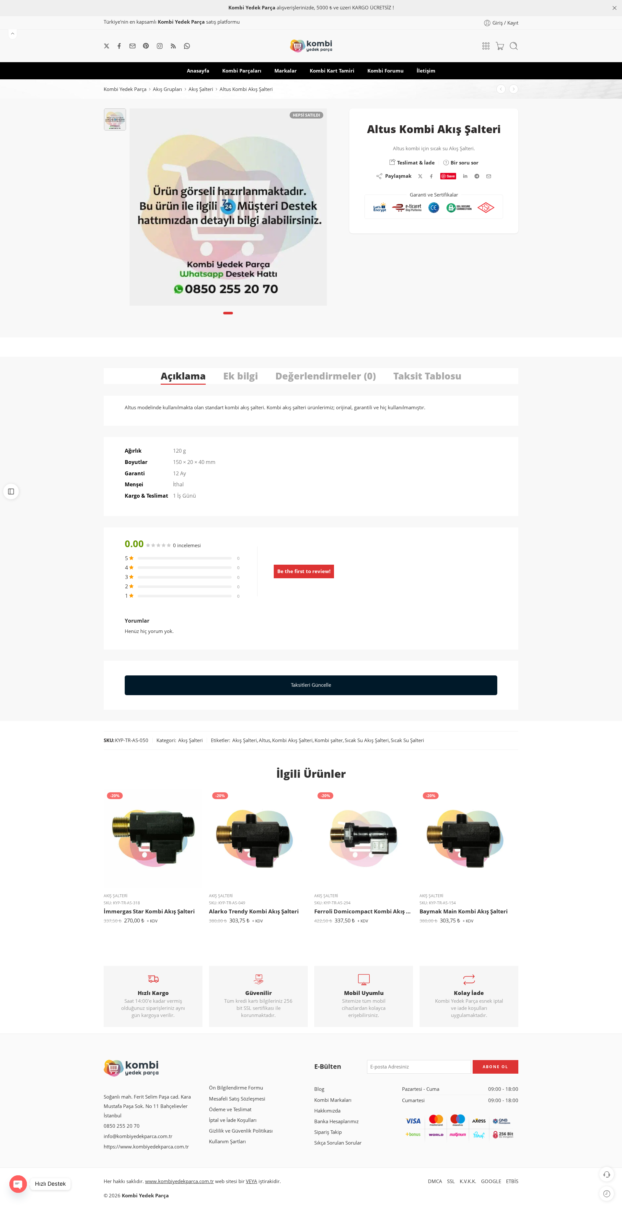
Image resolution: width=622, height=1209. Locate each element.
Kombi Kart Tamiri (332, 71)
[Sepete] (499, 46)
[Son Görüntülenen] (606, 1193)
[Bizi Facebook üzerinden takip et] (119, 46)
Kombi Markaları (332, 1100)
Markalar (285, 71)
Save (451, 176)
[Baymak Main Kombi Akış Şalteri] (469, 838)
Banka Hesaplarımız (336, 1121)
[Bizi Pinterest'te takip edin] (146, 46)
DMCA (435, 1181)
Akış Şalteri (201, 89)
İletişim (426, 71)
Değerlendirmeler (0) (325, 375)
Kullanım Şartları (227, 1141)
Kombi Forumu (385, 71)
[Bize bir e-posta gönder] (132, 46)
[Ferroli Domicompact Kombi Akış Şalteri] (363, 838)
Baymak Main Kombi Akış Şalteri (464, 911)
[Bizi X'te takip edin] (106, 46)
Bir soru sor (463, 162)
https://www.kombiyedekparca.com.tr (146, 1147)
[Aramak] (513, 46)
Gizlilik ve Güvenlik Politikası (241, 1131)
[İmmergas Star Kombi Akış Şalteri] (153, 838)
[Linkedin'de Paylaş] (465, 176)
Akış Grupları (167, 89)
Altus (264, 740)
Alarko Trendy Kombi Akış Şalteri (254, 911)
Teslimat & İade (415, 162)
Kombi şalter (329, 740)
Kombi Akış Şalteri (292, 740)
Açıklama (183, 375)
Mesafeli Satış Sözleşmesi (237, 1099)
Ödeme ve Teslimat (230, 1109)
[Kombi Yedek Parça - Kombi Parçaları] (311, 46)
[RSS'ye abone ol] (173, 46)
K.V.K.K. (468, 1181)
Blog (319, 1089)
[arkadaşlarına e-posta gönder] (488, 176)
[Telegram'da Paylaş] (476, 176)
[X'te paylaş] (420, 176)
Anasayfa (198, 71)
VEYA (251, 1181)
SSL (451, 1181)
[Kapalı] (614, 8)
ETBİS (512, 1181)
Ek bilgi (240, 375)
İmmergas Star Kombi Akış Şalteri (149, 911)
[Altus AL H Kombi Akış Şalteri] (513, 89)
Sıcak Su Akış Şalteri (367, 740)
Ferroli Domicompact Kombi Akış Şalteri (363, 911)
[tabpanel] (228, 208)
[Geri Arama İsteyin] (606, 1174)
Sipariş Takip (328, 1132)
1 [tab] (228, 318)
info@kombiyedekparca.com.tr (138, 1136)
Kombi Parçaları (241, 71)
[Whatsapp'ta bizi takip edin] (186, 46)
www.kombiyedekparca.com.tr (179, 1181)
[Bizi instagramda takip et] (159, 46)
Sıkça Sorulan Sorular (338, 1143)
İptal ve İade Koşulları (233, 1120)
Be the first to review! (303, 571)
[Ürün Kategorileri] (485, 46)
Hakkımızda (327, 1111)
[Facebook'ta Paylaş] (431, 176)
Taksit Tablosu (427, 375)
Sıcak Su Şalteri (407, 740)
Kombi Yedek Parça (125, 89)
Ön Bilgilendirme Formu (236, 1088)
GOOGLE (491, 1181)
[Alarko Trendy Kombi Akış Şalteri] (501, 89)
